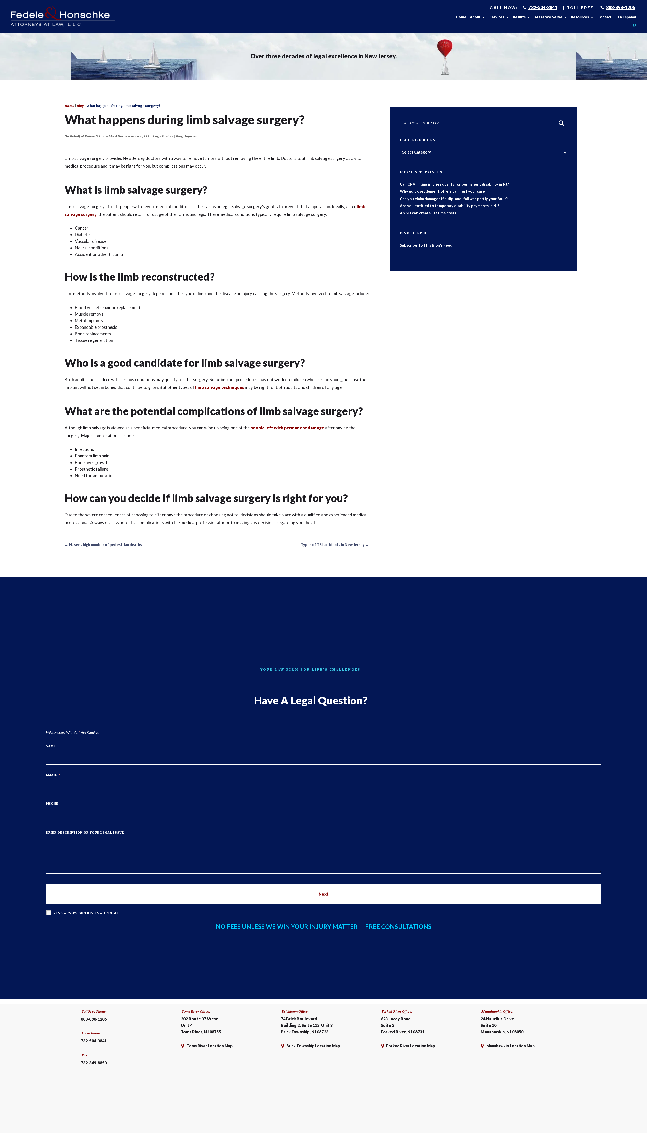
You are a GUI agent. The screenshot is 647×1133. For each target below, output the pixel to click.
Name (51, 746)
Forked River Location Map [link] (410, 1045)
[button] (617, 1119)
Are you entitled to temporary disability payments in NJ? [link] (449, 205)
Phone (52, 804)
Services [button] (496, 17)
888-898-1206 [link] (620, 7)
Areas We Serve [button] (548, 17)
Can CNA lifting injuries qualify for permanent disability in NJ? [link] (454, 184)
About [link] (475, 17)
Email (53, 775)
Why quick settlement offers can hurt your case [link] (442, 191)
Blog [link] (179, 136)
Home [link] (461, 17)
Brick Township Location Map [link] (313, 1045)
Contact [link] (604, 17)
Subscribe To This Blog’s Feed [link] (426, 245)
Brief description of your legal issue (85, 833)
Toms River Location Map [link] (210, 1045)
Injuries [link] (190, 136)
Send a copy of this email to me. (86, 913)
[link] (63, 16)
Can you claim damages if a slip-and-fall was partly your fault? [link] (454, 198)
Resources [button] (580, 17)
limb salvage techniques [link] (219, 387)
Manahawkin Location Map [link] (510, 1045)
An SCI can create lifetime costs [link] (428, 213)
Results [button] (519, 17)
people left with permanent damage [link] (287, 427)
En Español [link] (627, 17)
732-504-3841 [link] (542, 7)
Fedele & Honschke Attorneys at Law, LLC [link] (117, 136)
